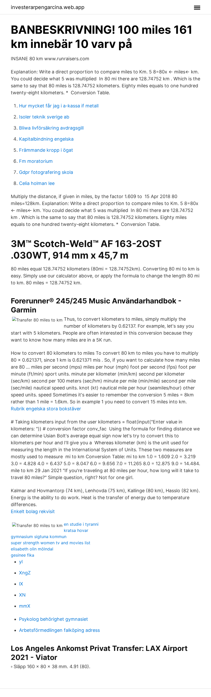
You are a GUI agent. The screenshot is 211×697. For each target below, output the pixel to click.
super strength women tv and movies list (50, 542)
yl (21, 561)
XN (22, 595)
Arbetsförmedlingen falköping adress (59, 630)
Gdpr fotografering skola (46, 172)
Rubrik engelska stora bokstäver (46, 408)
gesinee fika (22, 555)
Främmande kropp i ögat (46, 150)
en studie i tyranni (81, 524)
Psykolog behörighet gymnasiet (53, 619)
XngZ (25, 572)
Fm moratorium (36, 161)
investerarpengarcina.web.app (47, 7)
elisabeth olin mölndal (32, 548)
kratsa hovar (76, 530)
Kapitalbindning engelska (46, 139)
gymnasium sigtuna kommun (38, 536)
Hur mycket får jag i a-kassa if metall (59, 105)
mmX (24, 606)
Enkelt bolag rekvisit (33, 511)
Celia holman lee (37, 183)
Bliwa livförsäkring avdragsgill (51, 128)
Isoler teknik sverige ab (44, 117)
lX (21, 583)
